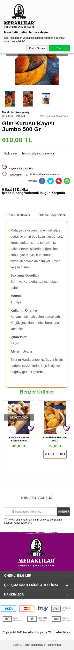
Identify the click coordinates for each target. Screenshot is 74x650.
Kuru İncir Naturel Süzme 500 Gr (19, 439)
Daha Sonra (37, 48)
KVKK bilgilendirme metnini (24, 519)
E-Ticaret (25, 644)
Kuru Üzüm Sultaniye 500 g (55, 439)
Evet (59, 48)
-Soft (16, 644)
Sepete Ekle (55, 454)
